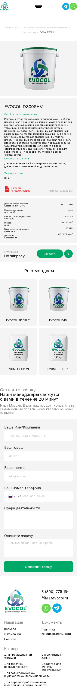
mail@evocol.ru (54, 598)
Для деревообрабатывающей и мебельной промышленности (47, 27)
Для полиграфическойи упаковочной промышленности (27, 674)
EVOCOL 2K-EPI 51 (18, 320)
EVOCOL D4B (58, 320)
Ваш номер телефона (22, 488)
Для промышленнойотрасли (18, 656)
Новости (10, 639)
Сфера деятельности (22, 508)
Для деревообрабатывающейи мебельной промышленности (25, 683)
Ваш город (13, 447)
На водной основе (29, 32)
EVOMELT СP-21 (18, 369)
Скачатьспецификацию (21, 189)
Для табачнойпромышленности (16, 665)
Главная (8, 27)
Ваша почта (14, 468)
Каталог (18, 27)
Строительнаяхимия (51, 656)
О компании (12, 634)
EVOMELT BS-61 (57, 369)
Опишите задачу (18, 536)
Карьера (10, 629)
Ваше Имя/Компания (22, 427)
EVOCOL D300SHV (47, 32)
